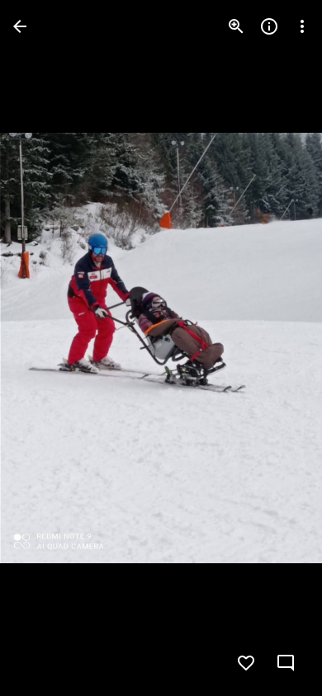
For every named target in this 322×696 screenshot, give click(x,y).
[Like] (246, 663)
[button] (46, 348)
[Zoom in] (236, 26)
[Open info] (269, 26)
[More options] (302, 26)
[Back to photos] (20, 26)
